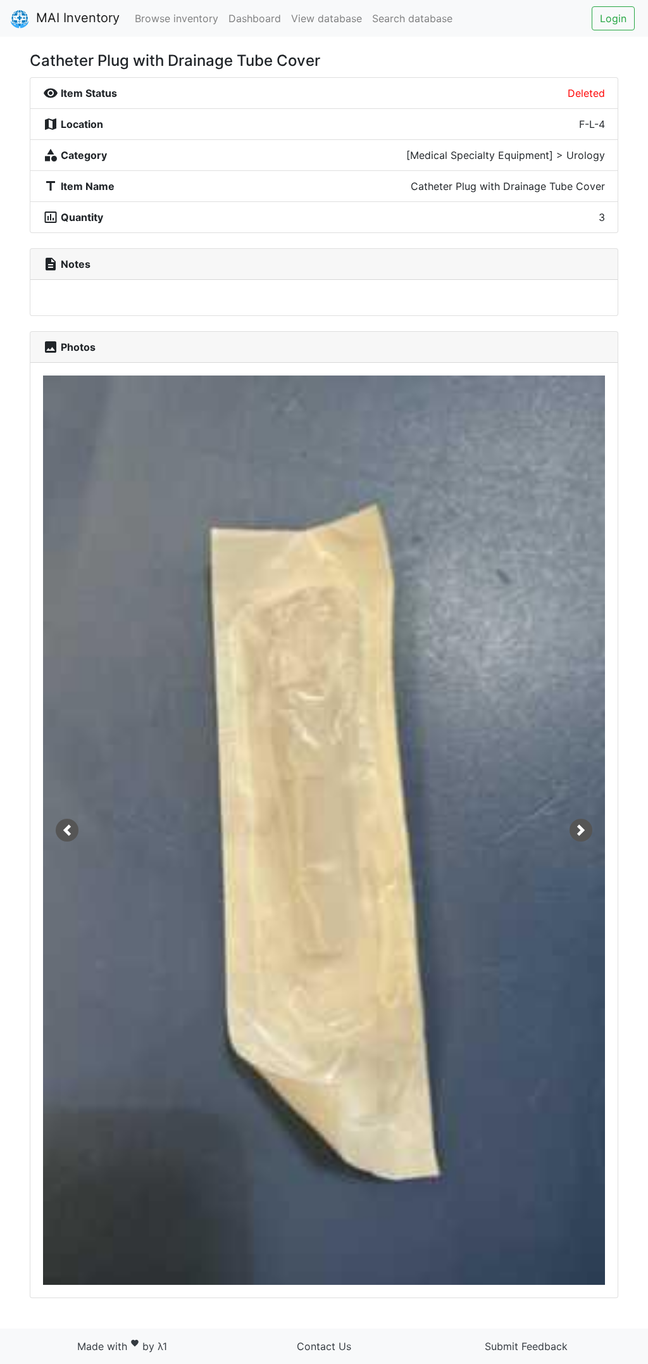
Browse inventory (176, 18)
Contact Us (324, 1346)
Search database (412, 18)
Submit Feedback (526, 1346)
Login (613, 18)
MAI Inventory (76, 17)
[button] (67, 830)
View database (326, 18)
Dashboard (254, 18)
